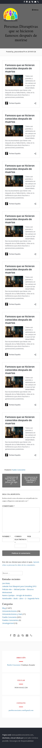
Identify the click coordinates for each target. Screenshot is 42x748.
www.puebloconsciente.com (22, 735)
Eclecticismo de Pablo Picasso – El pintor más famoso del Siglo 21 (11, 480)
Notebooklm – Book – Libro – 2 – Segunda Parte (20, 598)
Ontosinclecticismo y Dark (12, 614)
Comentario (8, 506)
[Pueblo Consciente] (10, 21)
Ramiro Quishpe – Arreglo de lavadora (17, 595)
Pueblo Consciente (18, 470)
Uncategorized (8, 623)
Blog (4, 608)
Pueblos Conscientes (10, 620)
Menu (35, 10)
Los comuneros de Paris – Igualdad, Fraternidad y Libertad (30, 479)
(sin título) (6, 583)
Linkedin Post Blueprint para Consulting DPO (19, 586)
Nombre (6, 536)
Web (29, 536)
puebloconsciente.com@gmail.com (21, 710)
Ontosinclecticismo (9, 611)
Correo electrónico (20, 539)
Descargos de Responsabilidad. (21, 741)
